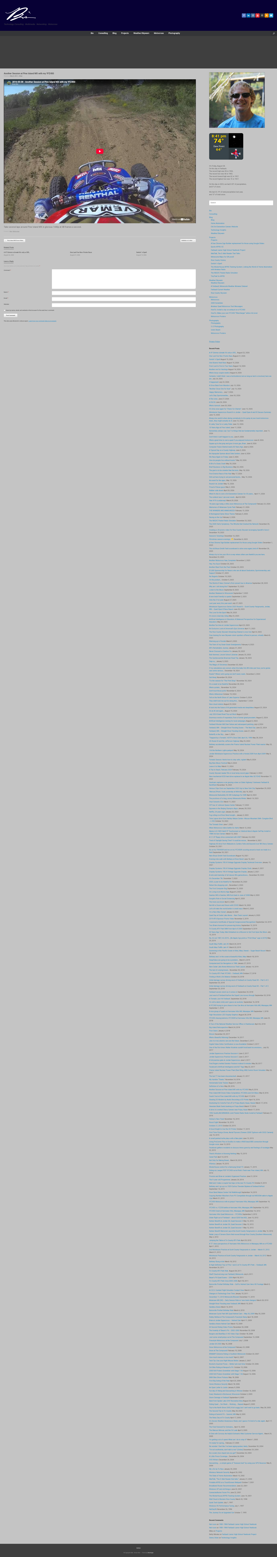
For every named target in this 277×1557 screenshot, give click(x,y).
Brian (20, 76)
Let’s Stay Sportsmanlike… (219, 395)
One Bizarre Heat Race (217, 363)
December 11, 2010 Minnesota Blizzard (224, 1297)
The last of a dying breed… (219, 970)
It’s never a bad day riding (218, 616)
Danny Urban (214, 1538)
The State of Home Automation (220, 1476)
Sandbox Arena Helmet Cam (219, 1324)
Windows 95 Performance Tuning (221, 1506)
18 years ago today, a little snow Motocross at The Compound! (232, 504)
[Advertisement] (138, 52)
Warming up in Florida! (217, 641)
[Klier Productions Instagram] (253, 15)
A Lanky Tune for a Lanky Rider (220, 424)
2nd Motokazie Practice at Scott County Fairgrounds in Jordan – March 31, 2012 (239, 1250)
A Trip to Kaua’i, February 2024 (220, 770)
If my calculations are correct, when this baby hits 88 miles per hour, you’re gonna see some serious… (239, 669)
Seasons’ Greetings (216, 536)
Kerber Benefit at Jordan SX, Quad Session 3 (226, 1221)
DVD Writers (214, 1460)
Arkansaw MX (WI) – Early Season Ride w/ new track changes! (232, 1300)
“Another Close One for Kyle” (220, 389)
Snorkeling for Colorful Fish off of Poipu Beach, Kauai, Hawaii (232, 1103)
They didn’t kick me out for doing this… (223, 701)
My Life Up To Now (216, 1469)
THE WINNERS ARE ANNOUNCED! (222, 510)
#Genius (212, 1164)
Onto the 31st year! (216, 600)
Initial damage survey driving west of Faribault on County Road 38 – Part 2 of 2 (239, 980)
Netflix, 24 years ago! (217, 812)
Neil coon (212, 1524)
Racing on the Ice (215, 517)
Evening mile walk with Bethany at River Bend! (226, 859)
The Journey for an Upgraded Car (221, 1512)
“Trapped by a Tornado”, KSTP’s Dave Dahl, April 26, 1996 (230, 738)
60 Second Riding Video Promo (221, 1327)
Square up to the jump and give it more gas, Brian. (227, 443)
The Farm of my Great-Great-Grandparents (225, 644)
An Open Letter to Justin (218, 1387)
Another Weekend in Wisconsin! (221, 593)
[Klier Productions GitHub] (262, 15)
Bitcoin (211, 1034)
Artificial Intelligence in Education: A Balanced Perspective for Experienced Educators (237, 620)
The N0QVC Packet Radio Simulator (224, 273)
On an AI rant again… (216, 711)
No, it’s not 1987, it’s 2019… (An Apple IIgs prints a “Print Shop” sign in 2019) (238, 938)
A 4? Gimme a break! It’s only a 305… (223, 353)
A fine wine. (213, 399)
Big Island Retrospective (218, 1027)
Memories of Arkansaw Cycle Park (222, 507)
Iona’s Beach (215, 330)
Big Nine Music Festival (218, 763)
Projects (125, 33)
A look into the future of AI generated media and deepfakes (231, 707)
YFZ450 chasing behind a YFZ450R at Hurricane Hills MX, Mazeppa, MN (236, 1018)
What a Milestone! (216, 694)
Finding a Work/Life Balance (219, 977)
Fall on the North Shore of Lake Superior (224, 697)
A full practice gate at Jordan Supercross (224, 1060)
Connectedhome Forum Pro (219, 1492)
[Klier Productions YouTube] (257, 15)
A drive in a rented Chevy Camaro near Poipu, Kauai (228, 1110)
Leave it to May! (215, 766)
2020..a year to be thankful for (220, 882)
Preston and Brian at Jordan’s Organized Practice (227, 1176)
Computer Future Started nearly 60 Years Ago (226, 447)
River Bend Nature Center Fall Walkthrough (225, 1192)
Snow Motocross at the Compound (222, 1347)
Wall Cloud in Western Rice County (222, 1499)
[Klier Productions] (21, 13)
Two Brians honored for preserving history (225, 925)
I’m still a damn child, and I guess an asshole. (226, 1002)
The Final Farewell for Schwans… (221, 1427)
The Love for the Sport (217, 612)
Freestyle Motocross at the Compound (223, 1340)
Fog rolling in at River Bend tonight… (222, 815)
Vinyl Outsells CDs (216, 802)
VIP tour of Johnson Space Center (222, 805)
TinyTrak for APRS (218, 276)
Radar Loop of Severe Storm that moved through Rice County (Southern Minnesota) (240, 1234)
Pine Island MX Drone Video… (14, 241)
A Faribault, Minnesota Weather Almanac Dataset (229, 286)
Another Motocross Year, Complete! (222, 560)
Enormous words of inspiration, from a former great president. (232, 717)
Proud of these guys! (217, 487)
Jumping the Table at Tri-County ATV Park (224, 1240)
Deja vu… (212, 661)
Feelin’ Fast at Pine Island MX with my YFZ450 (226, 1096)
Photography (174, 33)
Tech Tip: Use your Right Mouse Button (223, 1360)
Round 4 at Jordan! (216, 484)
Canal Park (213, 1157)
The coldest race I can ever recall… (222, 497)
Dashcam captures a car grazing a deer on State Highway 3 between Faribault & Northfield (239, 784)
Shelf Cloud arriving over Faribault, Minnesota (226, 1274)
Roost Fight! (213, 1122)
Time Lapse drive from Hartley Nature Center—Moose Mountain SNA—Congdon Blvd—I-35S (241, 820)
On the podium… (215, 580)
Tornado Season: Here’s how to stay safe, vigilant (227, 760)
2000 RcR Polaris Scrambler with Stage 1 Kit (226, 1371)
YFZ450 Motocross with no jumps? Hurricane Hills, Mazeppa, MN (233, 1201)
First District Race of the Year (220, 474)
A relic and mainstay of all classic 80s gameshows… (229, 875)
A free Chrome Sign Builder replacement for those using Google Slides (237, 243)
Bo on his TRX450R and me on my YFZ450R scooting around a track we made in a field (240, 851)
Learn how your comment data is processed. (42, 321)
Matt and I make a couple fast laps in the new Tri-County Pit (231, 1183)
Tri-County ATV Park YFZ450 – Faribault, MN (226, 973)
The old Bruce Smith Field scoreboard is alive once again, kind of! (233, 548)
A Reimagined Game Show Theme (222, 514)
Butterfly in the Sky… (216, 734)
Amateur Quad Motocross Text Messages (227, 306)
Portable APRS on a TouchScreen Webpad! (225, 1482)
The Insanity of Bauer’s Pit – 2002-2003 (224, 1330)
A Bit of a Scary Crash (217, 464)
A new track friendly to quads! (220, 596)
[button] (274, 33)
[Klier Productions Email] (271, 15)
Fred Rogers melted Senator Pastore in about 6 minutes (230, 1063)
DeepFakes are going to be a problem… (224, 960)
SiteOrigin (150, 1553)
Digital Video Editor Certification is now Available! (227, 1044)
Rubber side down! (216, 490)
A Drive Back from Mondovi (219, 385)
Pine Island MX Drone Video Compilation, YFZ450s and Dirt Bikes (234, 1093)
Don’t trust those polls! (217, 691)
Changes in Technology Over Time (222, 1293)
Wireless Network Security (219, 1472)
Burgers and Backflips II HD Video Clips (224, 1334)
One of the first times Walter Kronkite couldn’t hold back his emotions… (236, 1047)
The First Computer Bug (218, 888)
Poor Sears (213, 1031)
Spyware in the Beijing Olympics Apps (223, 808)
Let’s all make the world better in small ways (226, 908)
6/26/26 (212, 402)
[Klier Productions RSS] (267, 15)
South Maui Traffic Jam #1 (219, 947)
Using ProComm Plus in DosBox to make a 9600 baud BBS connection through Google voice (238, 1143)
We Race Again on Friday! (218, 457)
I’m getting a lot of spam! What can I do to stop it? (228, 1439)
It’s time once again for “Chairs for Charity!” (225, 409)
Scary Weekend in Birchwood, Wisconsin (224, 1394)
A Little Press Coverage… (219, 1456)
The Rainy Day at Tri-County (219, 1417)
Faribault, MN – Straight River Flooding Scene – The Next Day (232, 728)
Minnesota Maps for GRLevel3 (222, 257)
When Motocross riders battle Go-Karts (224, 828)
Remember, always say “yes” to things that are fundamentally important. (236, 431)
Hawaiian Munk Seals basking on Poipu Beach (226, 1106)
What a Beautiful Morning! (218, 1037)
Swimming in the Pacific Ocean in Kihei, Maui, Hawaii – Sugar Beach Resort (237, 951)
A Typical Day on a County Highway (222, 450)
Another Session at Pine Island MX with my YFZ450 (228, 1089)
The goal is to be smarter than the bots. (224, 470)
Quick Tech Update (216, 1502)
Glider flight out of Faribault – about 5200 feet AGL (228, 1218)
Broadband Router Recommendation (222, 1486)
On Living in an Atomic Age (219, 892)
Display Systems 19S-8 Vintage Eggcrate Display (228, 872)
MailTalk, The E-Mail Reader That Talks (225, 253)
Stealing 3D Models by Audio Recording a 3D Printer (229, 1099)
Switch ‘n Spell (216, 263)
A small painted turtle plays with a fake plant (225, 1138)
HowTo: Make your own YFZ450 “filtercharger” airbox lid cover (234, 313)
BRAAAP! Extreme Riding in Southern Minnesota (227, 1354)
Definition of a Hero (188, 241)
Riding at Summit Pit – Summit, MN (222, 1414)
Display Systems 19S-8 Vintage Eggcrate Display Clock (230, 868)
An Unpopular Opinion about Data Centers (224, 453)
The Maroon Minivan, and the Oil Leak (223, 1430)
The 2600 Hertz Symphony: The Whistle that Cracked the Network (234, 524)
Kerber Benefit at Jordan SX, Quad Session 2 (226, 1224)
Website (6, 304)
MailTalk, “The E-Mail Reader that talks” (224, 1479)
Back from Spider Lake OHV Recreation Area (226, 1401)
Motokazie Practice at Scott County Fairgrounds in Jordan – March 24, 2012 (237, 1255)
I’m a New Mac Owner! (217, 912)
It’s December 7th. (216, 878)
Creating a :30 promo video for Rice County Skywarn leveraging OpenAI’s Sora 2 (239, 530)
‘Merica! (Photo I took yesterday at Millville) (225, 792)
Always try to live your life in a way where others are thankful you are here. (237, 554)
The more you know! (216, 902)
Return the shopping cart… (219, 885)
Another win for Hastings (218, 369)
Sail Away (213, 677)
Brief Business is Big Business (221, 467)
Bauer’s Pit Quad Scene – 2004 (221, 1277)
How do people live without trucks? (222, 460)
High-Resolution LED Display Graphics (223, 1015)
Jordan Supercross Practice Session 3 (223, 1057)
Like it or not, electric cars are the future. (224, 1041)
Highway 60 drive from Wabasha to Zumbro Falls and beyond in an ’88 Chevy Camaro (241, 844)
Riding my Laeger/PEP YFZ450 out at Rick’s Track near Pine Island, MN (236, 1170)
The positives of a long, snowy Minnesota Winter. (227, 798)
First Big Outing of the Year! (219, 1381)
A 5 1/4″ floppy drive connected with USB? (225, 837)
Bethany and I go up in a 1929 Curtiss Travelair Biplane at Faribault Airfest (236, 1186)
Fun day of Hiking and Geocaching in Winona (225, 1391)
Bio (92, 33)
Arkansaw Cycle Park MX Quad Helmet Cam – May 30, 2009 (231, 1314)
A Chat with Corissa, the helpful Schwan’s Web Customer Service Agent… (236, 1434)
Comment (7, 270)
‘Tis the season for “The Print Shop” (222, 681)
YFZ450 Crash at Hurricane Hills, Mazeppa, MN (227, 1211)
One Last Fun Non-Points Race (221, 356)
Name (6, 292)
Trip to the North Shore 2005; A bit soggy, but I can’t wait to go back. (234, 1407)
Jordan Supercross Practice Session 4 (223, 1053)
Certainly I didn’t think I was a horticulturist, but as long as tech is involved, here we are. (240, 377)
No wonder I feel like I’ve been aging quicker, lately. (228, 1446)
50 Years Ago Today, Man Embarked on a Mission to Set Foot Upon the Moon (238, 932)
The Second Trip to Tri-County (220, 1411)
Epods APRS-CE (217, 247)
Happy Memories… (216, 392)
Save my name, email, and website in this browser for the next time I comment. (30, 310)
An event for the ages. (217, 480)
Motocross (159, 33)
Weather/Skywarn (141, 33)
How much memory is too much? (221, 1357)
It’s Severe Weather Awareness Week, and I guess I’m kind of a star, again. (237, 1421)
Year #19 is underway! (217, 500)
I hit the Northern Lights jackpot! (221, 750)
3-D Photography (217, 326)
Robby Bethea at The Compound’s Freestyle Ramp (228, 1317)
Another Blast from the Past (219, 567)
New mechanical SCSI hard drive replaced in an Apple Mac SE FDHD (235, 776)
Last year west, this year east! (220, 603)
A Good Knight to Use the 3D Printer (222, 1129)
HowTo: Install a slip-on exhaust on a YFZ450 (228, 310)
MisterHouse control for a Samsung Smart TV (226, 1167)
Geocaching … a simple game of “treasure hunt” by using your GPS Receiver (237, 1463)
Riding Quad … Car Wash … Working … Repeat (226, 1404)
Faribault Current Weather (220, 289)
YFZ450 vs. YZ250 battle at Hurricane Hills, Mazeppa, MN (231, 1207)
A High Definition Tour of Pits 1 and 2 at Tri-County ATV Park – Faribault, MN (237, 1265)
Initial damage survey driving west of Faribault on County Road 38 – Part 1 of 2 (239, 986)
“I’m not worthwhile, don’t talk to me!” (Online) (226, 1450)
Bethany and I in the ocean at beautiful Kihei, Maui (227, 957)
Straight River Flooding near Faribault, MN (224, 1303)
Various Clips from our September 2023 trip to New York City (232, 788)
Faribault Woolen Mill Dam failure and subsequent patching (231, 724)
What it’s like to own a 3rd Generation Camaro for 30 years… (231, 494)
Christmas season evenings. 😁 (221, 539)
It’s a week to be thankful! (218, 684)
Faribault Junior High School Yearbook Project (228, 250)
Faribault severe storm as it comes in (223, 992)
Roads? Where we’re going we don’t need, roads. (227, 674)
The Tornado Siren (216, 824)
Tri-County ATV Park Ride (219, 1271)
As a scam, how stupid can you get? (222, 1453)
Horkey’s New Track (216, 1119)
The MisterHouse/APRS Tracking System (225, 1496)
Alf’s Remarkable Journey (218, 648)
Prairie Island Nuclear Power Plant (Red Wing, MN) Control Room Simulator (237, 1070)
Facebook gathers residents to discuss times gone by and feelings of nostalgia (239, 1148)
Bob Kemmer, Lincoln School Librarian (223, 655)
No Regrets (213, 576)
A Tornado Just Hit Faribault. (219, 999)
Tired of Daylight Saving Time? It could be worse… (228, 840)
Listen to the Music (216, 590)
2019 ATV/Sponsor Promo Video (221, 919)
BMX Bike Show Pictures (218, 1377)
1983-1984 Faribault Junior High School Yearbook (238, 1524)
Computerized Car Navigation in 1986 (223, 963)
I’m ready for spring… (217, 1443)
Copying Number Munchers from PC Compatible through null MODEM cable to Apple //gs (241, 1197)
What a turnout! (214, 405)
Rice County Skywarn (219, 293)
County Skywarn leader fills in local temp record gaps (229, 773)
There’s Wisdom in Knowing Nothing (222, 1153)
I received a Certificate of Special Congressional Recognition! (232, 922)
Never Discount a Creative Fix (220, 651)
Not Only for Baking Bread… (219, 1160)
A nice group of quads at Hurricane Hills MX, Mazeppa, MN (231, 1011)
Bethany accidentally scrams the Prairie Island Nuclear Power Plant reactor (237, 744)
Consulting (103, 33)
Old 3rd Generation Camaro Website (224, 227)
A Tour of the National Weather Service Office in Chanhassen (231, 1024)
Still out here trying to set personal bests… (225, 477)
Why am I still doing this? (218, 586)
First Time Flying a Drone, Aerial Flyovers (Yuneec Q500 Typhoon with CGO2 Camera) (241, 1132)
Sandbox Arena (215, 1307)
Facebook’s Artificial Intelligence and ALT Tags (226, 1067)
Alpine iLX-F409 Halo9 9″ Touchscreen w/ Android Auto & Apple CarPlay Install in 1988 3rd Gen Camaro (240, 832)
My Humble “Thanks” (217, 1079)
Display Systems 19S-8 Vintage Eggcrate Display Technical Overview (235, 862)
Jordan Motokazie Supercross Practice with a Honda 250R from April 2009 (237, 754)
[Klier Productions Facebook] (244, 15)
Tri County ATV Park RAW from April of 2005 (225, 929)
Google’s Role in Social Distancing (222, 898)
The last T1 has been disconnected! (222, 1076)
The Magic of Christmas (218, 665)
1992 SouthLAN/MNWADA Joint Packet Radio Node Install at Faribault (236, 1113)
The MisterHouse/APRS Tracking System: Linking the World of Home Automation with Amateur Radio (241, 268)
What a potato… (215, 687)
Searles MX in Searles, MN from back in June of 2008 (229, 895)
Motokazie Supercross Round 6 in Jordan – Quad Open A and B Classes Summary (240, 412)
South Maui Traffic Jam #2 (219, 944)
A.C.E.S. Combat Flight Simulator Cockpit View (226, 1290)
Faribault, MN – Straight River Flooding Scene (226, 731)
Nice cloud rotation (216, 704)
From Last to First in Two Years (221, 366)
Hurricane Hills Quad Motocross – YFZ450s (225, 1214)
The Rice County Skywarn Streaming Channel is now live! (230, 632)
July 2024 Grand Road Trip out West (222, 714)
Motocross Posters (218, 316)
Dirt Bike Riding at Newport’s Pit (221, 1367)
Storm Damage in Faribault (219, 1397)
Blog (114, 33)
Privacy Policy (214, 341)
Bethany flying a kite (216, 1261)
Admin (138, 1548)
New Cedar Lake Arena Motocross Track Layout (227, 967)
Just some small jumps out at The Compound (226, 1337)
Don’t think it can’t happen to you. (221, 437)
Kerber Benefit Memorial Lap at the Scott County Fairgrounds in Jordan (235, 1231)
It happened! (214, 382)
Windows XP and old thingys (220, 1489)
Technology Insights (218, 230)
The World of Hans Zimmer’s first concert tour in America (230, 583)
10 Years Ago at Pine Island (219, 427)
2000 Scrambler (217, 303)
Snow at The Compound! (218, 1350)
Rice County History (218, 260)
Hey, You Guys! (214, 564)
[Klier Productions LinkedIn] (248, 15)
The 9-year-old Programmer (219, 1180)
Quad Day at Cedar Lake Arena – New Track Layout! (228, 915)
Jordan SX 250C (215, 1344)
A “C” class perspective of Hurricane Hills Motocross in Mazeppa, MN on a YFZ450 (240, 1244)
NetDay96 (213, 1509)
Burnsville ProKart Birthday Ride (221, 1310)
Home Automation (217, 223)
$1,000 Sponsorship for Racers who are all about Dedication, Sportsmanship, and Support (239, 572)
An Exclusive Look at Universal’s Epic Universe (226, 628)
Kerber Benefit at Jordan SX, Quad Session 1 (226, 1228)
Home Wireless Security (218, 1384)
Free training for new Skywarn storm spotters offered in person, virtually (236, 635)
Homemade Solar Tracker (218, 1083)
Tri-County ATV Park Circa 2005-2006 (223, 1281)
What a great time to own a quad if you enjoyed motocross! (231, 440)
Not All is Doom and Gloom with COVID (224, 905)
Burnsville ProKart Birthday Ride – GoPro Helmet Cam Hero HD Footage (236, 1284)
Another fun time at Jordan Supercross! (224, 625)
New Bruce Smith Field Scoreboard (222, 856)
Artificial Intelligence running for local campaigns (227, 721)
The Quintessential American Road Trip (223, 658)
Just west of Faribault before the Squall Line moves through (231, 995)
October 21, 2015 (215, 1126)
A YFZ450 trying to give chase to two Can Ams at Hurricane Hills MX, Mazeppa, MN (240, 1005)
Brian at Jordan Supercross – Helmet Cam (225, 1320)
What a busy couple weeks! (219, 373)
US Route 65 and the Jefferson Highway (224, 741)
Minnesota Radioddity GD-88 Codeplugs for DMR (228, 795)
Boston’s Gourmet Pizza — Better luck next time (227, 1364)
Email (6, 298)
